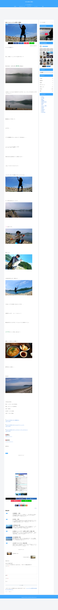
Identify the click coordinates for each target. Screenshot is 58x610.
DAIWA (42, 96)
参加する (26, 492)
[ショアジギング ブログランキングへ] (7, 440)
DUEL (42, 104)
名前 (6, 575)
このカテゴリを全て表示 (21, 491)
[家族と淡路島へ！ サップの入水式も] (44, 49)
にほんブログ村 (7, 421)
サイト (6, 581)
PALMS (42, 108)
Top (56, 608)
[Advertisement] (29, 13)
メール (6, 578)
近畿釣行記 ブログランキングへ (8, 436)
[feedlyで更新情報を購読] (25, 505)
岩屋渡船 (42, 100)
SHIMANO (43, 109)
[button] (52, 22)
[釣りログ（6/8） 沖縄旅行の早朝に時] (48, 49)
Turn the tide (43, 112)
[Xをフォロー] (17, 505)
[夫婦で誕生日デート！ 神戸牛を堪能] (44, 63)
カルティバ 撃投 (43, 105)
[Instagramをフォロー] (19, 505)
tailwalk (42, 103)
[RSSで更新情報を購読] (26, 505)
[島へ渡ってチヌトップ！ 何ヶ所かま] (48, 63)
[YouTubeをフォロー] (21, 505)
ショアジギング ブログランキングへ (9, 441)
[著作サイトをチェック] (16, 505)
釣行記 (7, 453)
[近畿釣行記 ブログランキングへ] (7, 435)
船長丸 (42, 99)
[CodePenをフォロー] (23, 505)
